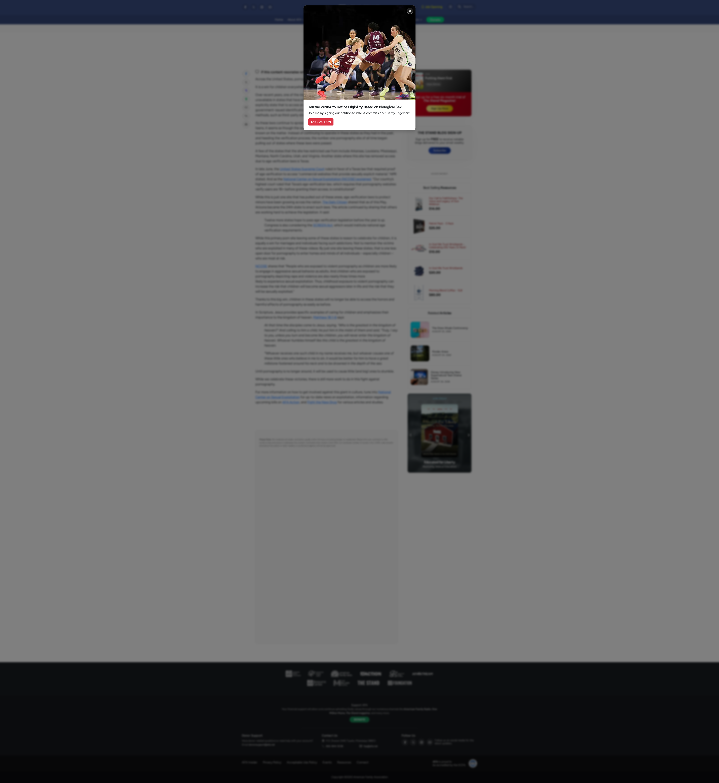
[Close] (410, 11)
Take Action (321, 122)
